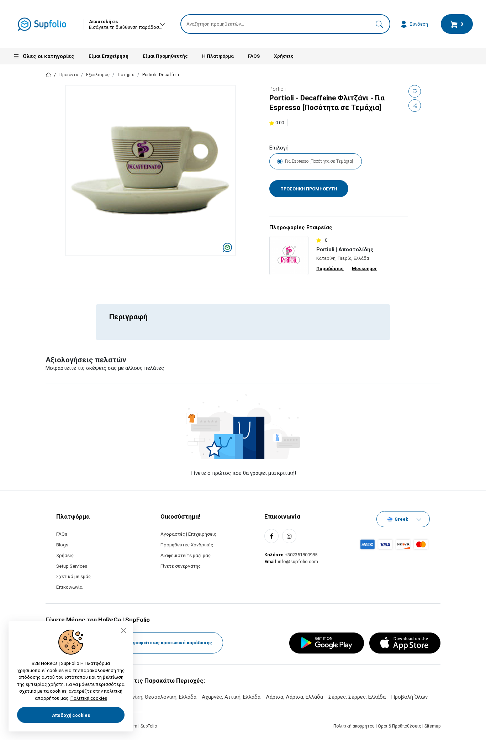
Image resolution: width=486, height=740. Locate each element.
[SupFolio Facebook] (271, 536)
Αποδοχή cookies (71, 715)
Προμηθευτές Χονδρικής (186, 544)
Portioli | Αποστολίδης (345, 249)
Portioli (277, 89)
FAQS (254, 56)
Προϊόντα (68, 74)
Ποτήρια (126, 74)
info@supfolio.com (298, 561)
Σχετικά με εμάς (73, 576)
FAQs (61, 534)
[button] (379, 24)
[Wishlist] (414, 91)
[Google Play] (326, 643)
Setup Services (71, 566)
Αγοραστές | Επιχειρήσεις (188, 534)
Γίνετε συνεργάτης (180, 566)
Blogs (62, 544)
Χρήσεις (284, 56)
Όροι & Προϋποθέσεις (400, 726)
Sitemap (432, 726)
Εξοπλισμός (98, 74)
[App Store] (404, 643)
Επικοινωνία (69, 587)
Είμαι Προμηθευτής (165, 56)
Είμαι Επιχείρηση (108, 56)
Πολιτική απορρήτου (354, 726)
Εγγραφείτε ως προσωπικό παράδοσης (169, 642)
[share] (414, 105)
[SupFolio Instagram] (289, 536)
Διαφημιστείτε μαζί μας (185, 555)
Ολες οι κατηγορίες (48, 56)
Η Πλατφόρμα (218, 56)
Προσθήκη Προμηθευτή (308, 188)
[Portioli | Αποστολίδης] (289, 255)
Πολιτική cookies (88, 698)
